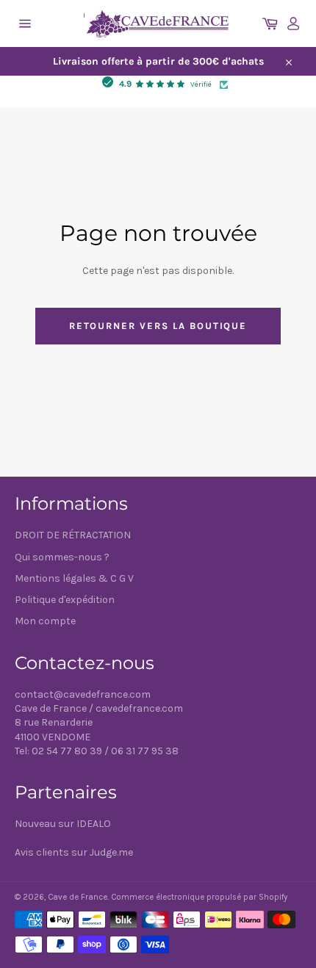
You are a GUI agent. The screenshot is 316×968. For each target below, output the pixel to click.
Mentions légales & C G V (74, 578)
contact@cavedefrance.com (83, 694)
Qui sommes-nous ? (62, 557)
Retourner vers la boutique (158, 325)
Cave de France (77, 897)
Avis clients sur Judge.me (74, 852)
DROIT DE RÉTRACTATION (73, 535)
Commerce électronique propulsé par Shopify (199, 897)
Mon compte (45, 621)
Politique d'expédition (65, 599)
